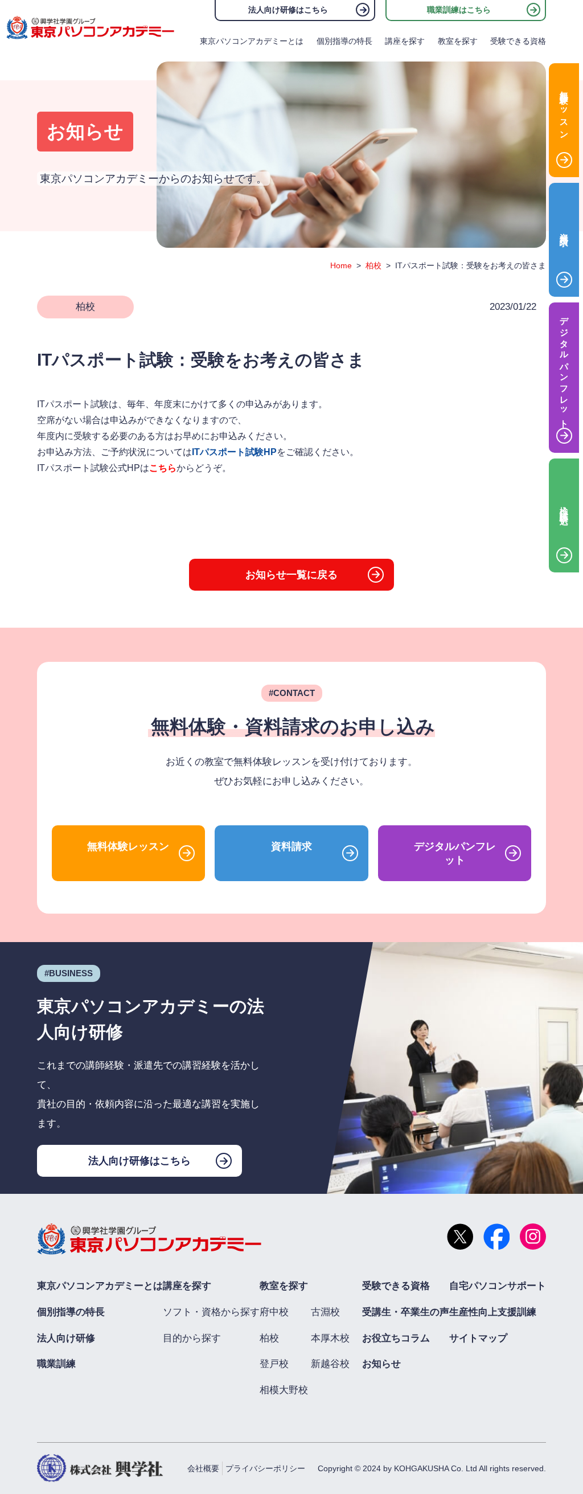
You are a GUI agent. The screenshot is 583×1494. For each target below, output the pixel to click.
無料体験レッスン (128, 846)
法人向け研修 (66, 1338)
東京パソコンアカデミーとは (251, 41)
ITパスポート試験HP (234, 452)
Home (341, 265)
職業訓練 (56, 1363)
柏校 (373, 265)
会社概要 (203, 1468)
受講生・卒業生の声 (405, 1312)
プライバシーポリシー (265, 1468)
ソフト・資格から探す (211, 1312)
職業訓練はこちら (459, 9)
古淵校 (325, 1312)
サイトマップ (478, 1338)
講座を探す (405, 41)
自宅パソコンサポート (497, 1285)
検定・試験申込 (564, 506)
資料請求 (291, 846)
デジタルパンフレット (455, 853)
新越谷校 (330, 1363)
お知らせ (381, 1363)
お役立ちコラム (396, 1338)
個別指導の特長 (344, 41)
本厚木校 (330, 1338)
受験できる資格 (518, 41)
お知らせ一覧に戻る (291, 574)
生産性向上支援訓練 (492, 1312)
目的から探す (192, 1338)
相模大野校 (284, 1390)
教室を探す (458, 41)
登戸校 (274, 1363)
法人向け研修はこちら (288, 9)
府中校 (274, 1312)
